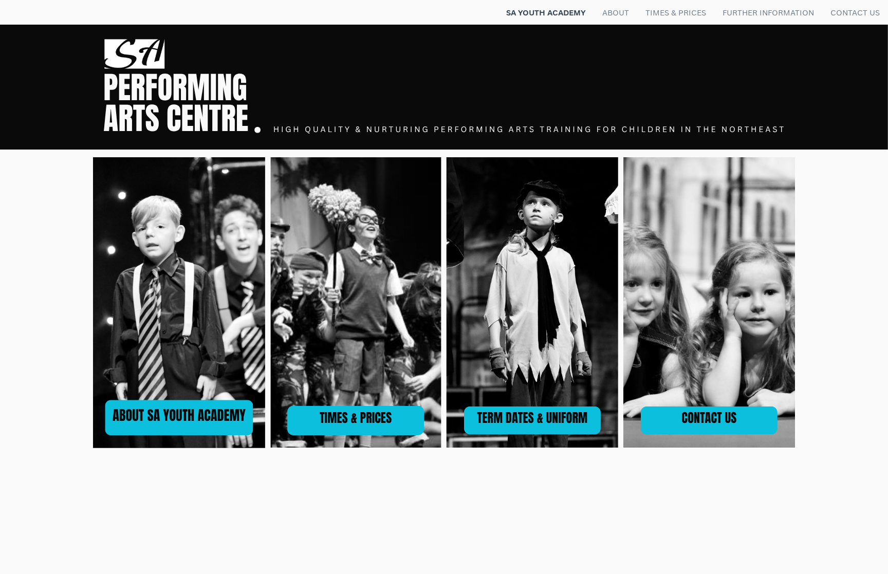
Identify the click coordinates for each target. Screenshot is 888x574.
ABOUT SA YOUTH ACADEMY (179, 415)
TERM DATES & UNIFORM (532, 418)
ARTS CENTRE (175, 118)
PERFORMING (175, 87)
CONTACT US (708, 418)
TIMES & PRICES (356, 418)
